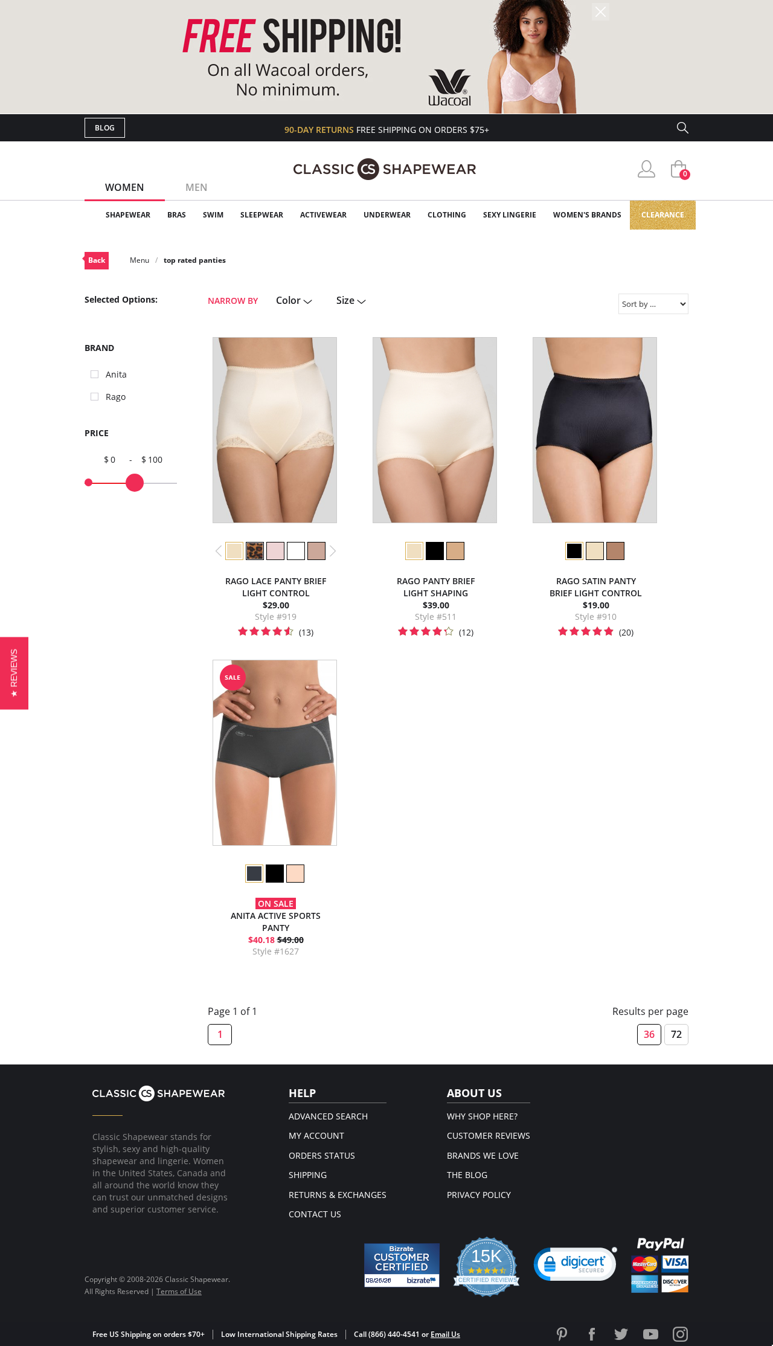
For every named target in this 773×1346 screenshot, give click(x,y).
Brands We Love (483, 1155)
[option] (233, 551)
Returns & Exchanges (337, 1194)
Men (196, 187)
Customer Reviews (488, 1135)
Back (96, 260)
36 (649, 1034)
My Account (316, 1135)
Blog (105, 128)
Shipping (308, 1174)
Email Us (445, 1334)
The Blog (467, 1174)
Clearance (662, 215)
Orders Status (322, 1155)
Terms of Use (179, 1291)
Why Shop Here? (482, 1116)
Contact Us (315, 1214)
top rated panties (195, 260)
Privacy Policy (479, 1194)
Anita (116, 374)
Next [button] (333, 551)
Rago (116, 396)
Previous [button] (219, 551)
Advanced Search (328, 1116)
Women (124, 187)
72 (676, 1034)
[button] (575, 1266)
